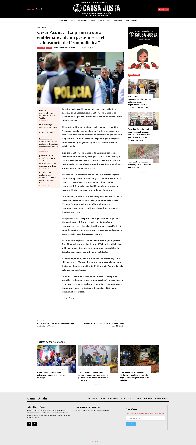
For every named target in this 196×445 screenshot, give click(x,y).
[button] (39, 9)
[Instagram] (34, 424)
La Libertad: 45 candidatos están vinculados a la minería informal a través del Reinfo (47, 177)
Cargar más (142, 172)
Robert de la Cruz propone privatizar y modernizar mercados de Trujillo (52, 375)
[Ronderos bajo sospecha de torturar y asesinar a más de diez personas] (143, 153)
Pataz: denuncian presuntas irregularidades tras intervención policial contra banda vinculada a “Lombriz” (48, 144)
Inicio (38, 27)
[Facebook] (29, 424)
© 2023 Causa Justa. (98, 442)
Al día (49, 47)
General (44, 27)
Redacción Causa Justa (68, 47)
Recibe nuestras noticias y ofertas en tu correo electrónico (145, 413)
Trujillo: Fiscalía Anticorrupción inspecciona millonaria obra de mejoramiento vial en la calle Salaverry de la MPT (139, 101)
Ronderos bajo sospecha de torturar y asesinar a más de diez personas (139, 164)
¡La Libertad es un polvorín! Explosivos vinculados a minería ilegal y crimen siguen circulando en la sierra (47, 161)
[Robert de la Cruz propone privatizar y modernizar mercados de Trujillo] (56, 359)
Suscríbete (131, 409)
